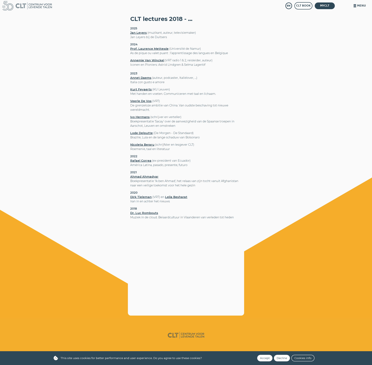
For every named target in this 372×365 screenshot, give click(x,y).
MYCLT (324, 5)
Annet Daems (140, 78)
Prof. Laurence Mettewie (149, 48)
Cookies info (302, 358)
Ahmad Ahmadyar (144, 176)
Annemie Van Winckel (147, 60)
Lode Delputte (141, 133)
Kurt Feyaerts (141, 89)
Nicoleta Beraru (142, 144)
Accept (265, 358)
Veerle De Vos (141, 101)
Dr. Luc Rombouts (144, 213)
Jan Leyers (138, 32)
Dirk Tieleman (141, 197)
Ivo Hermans (140, 117)
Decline (282, 358)
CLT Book (303, 5)
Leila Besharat (176, 197)
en (288, 5)
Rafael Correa (140, 160)
